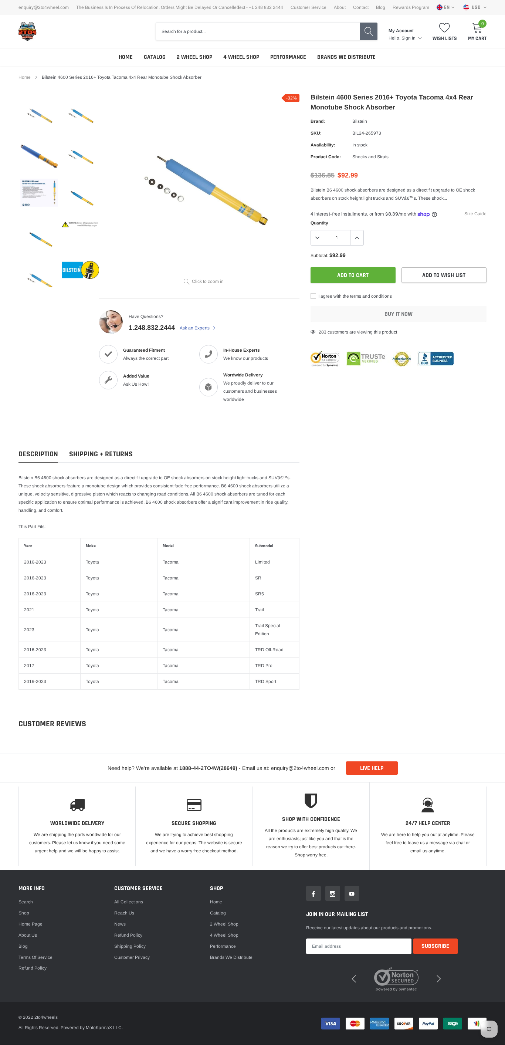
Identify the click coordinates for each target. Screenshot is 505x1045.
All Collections (128, 901)
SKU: (316, 133)
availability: (323, 145)
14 (321, 332)
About (340, 7)
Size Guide (475, 213)
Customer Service (308, 7)
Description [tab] (38, 454)
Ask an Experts (195, 328)
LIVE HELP (371, 768)
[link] (39, 115)
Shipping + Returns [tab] (101, 454)
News (120, 924)
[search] (368, 31)
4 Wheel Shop (241, 57)
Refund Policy (128, 935)
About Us (27, 935)
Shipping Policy (130, 946)
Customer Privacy (132, 957)
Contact (361, 7)
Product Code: (326, 156)
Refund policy (32, 968)
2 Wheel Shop (194, 57)
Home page (30, 924)
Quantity (319, 223)
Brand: (318, 121)
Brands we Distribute (346, 57)
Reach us (124, 913)
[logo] (27, 31)
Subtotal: (319, 255)
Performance (288, 57)
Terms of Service (35, 957)
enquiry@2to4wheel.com (43, 7)
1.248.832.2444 (152, 327)
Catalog (155, 57)
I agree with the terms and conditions (354, 296)
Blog (380, 7)
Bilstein (359, 121)
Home (126, 57)
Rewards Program (411, 7)
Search (25, 901)
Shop (23, 913)
